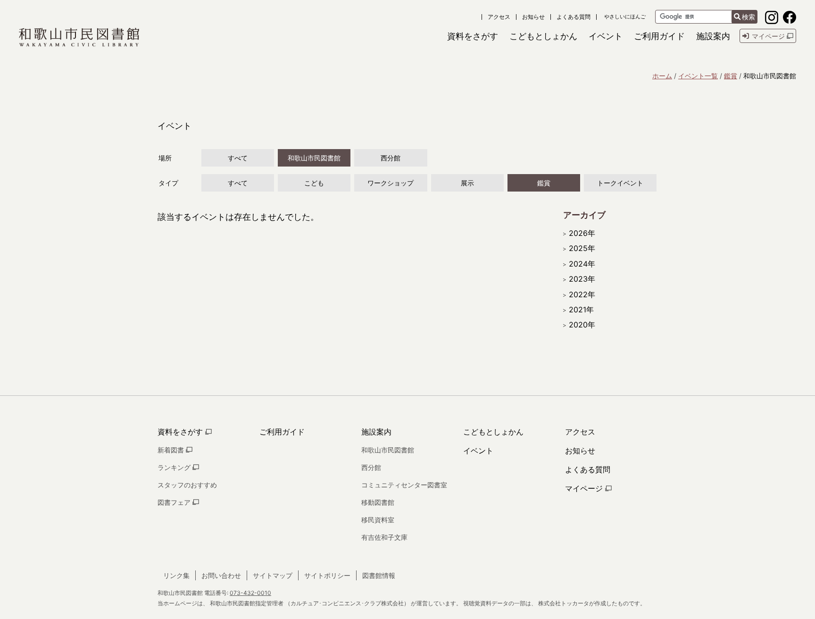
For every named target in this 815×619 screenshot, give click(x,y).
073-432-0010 (250, 592)
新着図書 (172, 450)
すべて (238, 158)
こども (314, 183)
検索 (748, 17)
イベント (478, 450)
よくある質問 (573, 17)
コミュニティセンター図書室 (404, 485)
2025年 (582, 248)
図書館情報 (378, 575)
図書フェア (175, 502)
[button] (472, 36)
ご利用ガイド (282, 431)
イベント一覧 (698, 76)
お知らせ (533, 17)
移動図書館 (377, 502)
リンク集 (176, 575)
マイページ (585, 488)
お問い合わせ (221, 575)
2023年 (582, 279)
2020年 (582, 324)
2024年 (582, 263)
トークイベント (620, 183)
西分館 (390, 158)
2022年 (582, 294)
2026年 (582, 233)
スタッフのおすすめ (187, 485)
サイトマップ (272, 575)
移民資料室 (377, 520)
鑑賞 (730, 76)
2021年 (581, 309)
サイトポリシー (327, 575)
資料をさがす (181, 431)
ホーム (662, 76)
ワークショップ (390, 183)
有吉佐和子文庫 (384, 537)
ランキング (175, 467)
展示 (467, 183)
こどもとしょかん (493, 431)
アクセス (499, 17)
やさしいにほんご (625, 16)
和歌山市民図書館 (314, 158)
